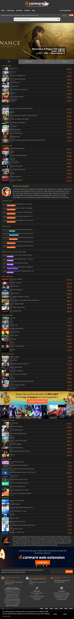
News (33, 10)
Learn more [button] (6, 616)
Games (3, 10)
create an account (58, 594)
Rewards (27, 10)
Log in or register (65, 10)
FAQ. (39, 599)
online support (38, 597)
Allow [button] (65, 614)
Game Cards (10, 10)
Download (42, 562)
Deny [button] (55, 614)
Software (19, 10)
